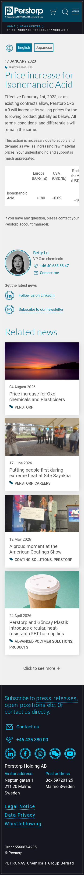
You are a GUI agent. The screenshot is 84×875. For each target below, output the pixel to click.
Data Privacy (20, 815)
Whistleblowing (23, 823)
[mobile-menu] (75, 12)
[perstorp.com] (26, 13)
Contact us (27, 727)
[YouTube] (70, 753)
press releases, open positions (41, 701)
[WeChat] (55, 753)
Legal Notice (20, 806)
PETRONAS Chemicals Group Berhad (39, 863)
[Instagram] (40, 753)
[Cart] (54, 12)
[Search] (65, 12)
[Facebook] (25, 753)
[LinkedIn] (10, 753)
